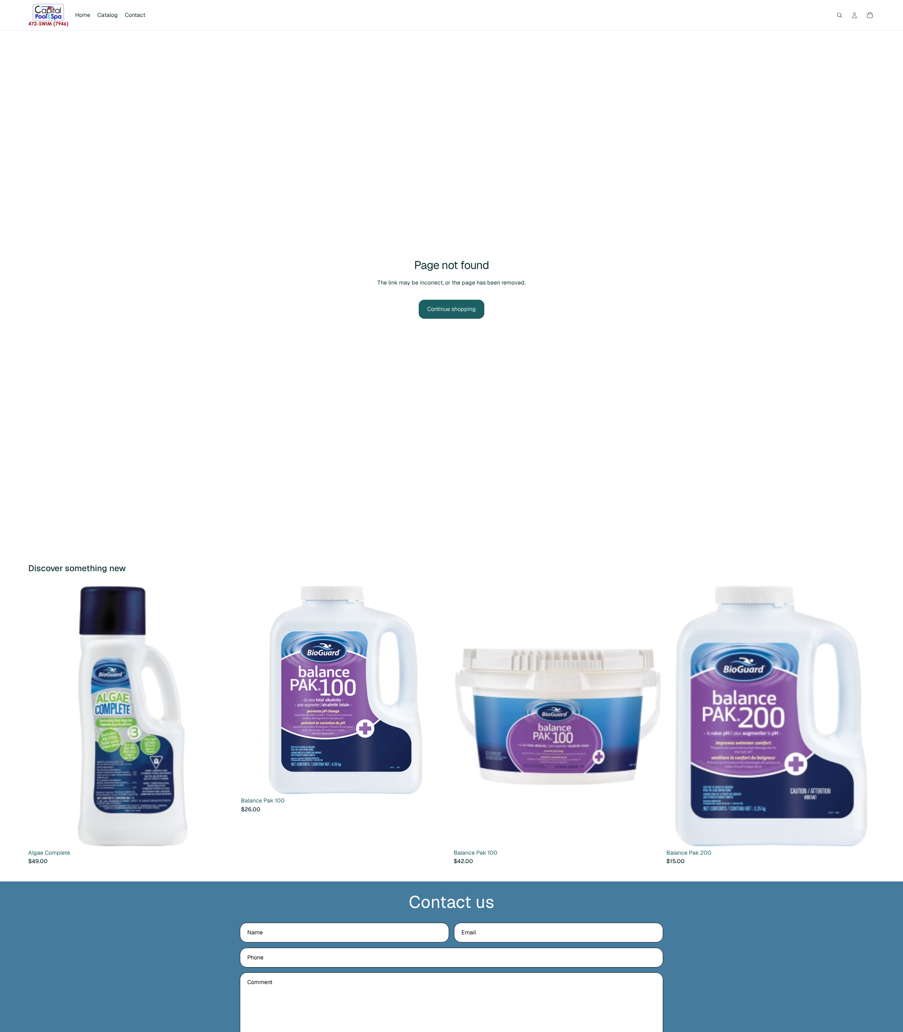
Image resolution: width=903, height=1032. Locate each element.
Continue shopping (451, 309)
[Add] (225, 835)
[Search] (839, 15)
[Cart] (870, 15)
